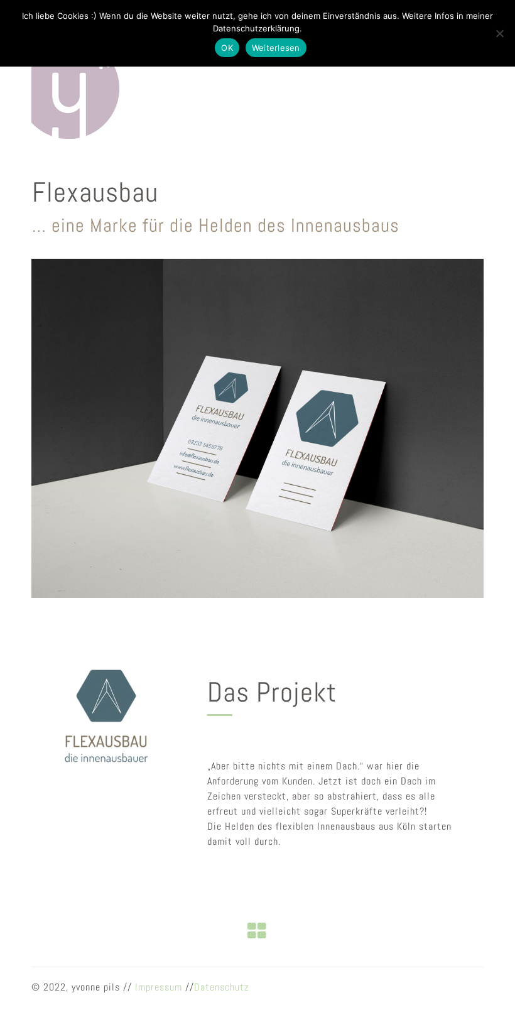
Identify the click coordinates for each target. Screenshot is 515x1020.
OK (227, 48)
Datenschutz (221, 987)
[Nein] (499, 33)
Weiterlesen (276, 48)
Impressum (158, 987)
